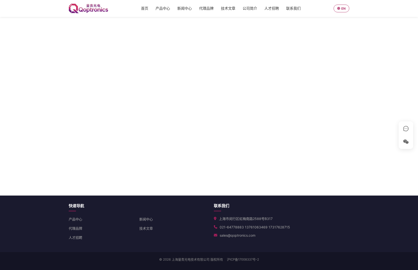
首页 (144, 8)
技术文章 (228, 8)
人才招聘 (271, 8)
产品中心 (163, 8)
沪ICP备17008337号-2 (243, 259)
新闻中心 (184, 8)
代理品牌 (206, 8)
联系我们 (293, 8)
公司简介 (250, 8)
